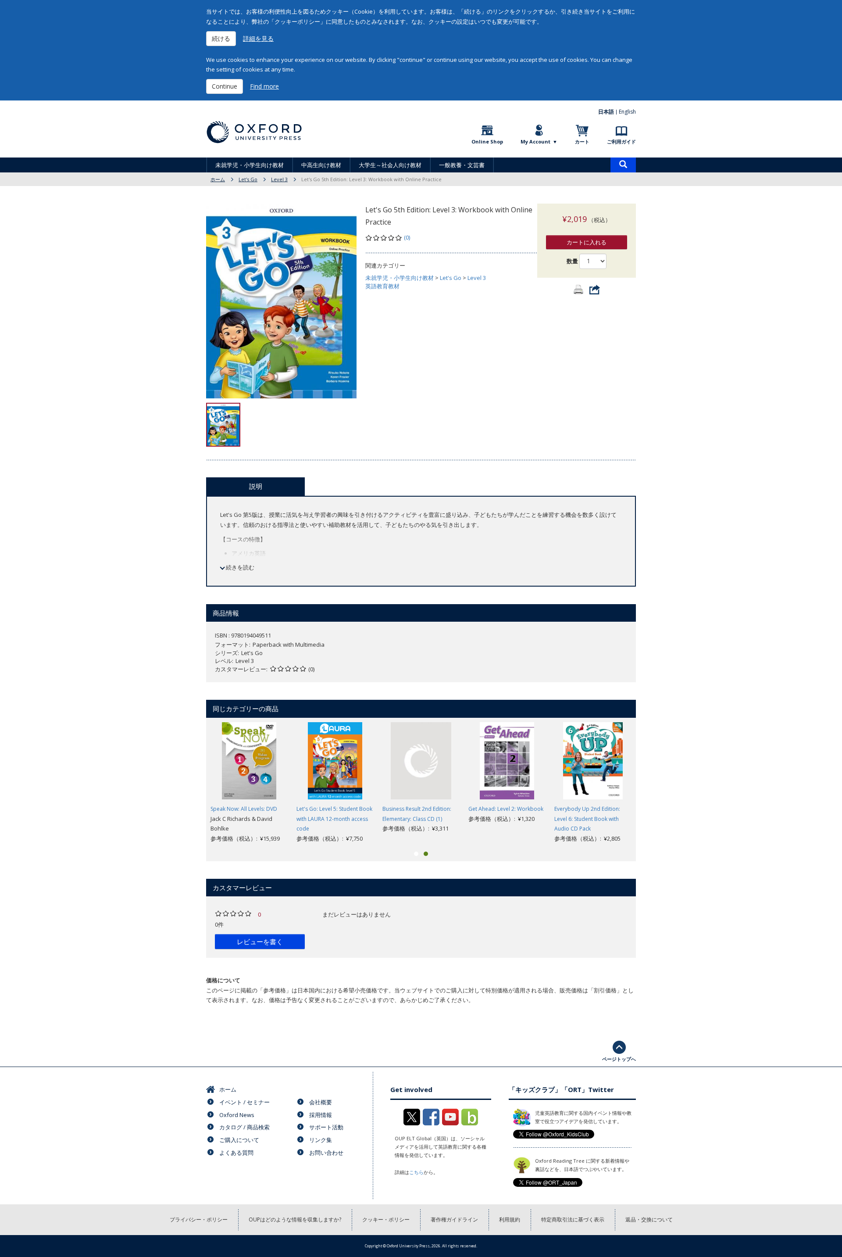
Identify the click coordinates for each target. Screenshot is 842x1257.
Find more (264, 86)
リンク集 (320, 1140)
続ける (221, 38)
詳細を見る (258, 38)
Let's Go (248, 179)
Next (649, 782)
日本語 (606, 111)
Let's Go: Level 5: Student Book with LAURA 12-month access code (334, 819)
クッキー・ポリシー (386, 1219)
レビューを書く (260, 941)
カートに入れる (587, 242)
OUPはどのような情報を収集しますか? (295, 1219)
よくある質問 (236, 1153)
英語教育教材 (382, 286)
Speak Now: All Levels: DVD (243, 809)
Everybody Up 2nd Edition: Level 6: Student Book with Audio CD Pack (587, 819)
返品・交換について (649, 1219)
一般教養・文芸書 (462, 165)
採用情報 (320, 1115)
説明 (255, 486)
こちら (416, 1172)
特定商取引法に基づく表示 (572, 1219)
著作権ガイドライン (454, 1219)
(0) (407, 237)
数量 (572, 261)
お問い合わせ (326, 1153)
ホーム (217, 179)
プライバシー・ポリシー (199, 1219)
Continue (224, 86)
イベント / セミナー (244, 1102)
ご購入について (239, 1140)
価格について (223, 980)
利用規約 (509, 1219)
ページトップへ (619, 1059)
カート (582, 141)
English (627, 111)
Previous (193, 782)
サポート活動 (326, 1127)
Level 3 (279, 179)
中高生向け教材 (321, 165)
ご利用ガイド (621, 141)
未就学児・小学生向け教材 (249, 165)
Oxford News (236, 1115)
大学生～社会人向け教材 (390, 165)
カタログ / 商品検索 (244, 1127)
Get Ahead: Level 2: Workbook (505, 809)
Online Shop (487, 141)
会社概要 (320, 1102)
